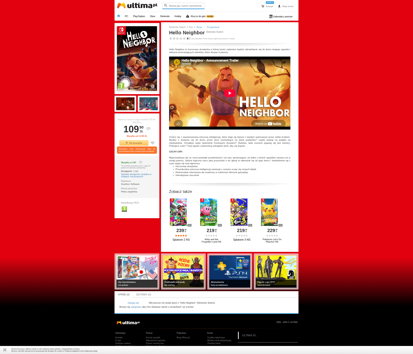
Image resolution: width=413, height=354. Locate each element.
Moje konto (286, 6)
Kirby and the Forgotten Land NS (211, 240)
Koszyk (267, 6)
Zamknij (4, 349)
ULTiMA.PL (249, 335)
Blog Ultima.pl (183, 337)
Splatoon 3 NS (241, 239)
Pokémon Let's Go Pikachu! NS (272, 240)
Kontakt (119, 337)
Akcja (199, 27)
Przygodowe (213, 27)
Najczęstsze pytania (155, 340)
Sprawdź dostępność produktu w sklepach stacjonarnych (136, 175)
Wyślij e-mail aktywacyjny (219, 340)
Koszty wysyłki (153, 337)
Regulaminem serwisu (71, 349)
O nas (118, 340)
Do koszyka (135, 143)
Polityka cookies (123, 343)
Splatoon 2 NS (181, 239)
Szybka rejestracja (216, 337)
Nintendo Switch (177, 27)
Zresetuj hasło (214, 343)
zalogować (136, 307)
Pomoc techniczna (154, 343)
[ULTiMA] (138, 6)
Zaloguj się (133, 302)
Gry (191, 27)
